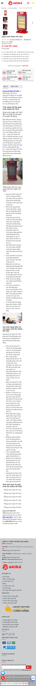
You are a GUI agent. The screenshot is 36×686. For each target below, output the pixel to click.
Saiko (7, 48)
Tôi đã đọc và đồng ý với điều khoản (17, 670)
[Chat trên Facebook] (3, 673)
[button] (10, 22)
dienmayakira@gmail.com (15, 559)
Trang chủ (3, 8)
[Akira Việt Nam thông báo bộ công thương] (8, 647)
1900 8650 (25, 65)
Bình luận (14, 86)
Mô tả (5, 86)
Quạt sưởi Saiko (12, 8)
